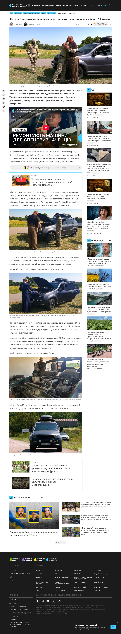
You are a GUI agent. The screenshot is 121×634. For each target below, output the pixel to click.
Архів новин (14, 603)
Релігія (57, 587)
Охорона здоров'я (62, 577)
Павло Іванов (18, 24)
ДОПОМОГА (18, 13)
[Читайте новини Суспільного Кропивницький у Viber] (53, 601)
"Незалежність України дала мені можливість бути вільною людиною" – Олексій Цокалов (51, 181)
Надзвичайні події (101, 574)
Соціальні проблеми (102, 587)
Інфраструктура (100, 577)
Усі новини (36, 5)
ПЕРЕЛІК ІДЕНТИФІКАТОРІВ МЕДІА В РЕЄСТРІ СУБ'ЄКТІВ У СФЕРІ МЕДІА (19, 624)
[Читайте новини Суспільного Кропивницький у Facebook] (38, 601)
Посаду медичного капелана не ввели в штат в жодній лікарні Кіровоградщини (52, 481)
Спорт (76, 5)
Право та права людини (42, 583)
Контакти (13, 600)
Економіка (40, 574)
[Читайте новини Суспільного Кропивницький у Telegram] (59, 601)
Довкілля (39, 577)
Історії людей (72, 13)
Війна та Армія (62, 13)
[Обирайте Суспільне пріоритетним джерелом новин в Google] (3, 110)
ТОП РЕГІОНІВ (51, 13)
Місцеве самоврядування (62, 583)
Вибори (77, 574)
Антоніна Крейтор (34, 24)
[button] (3, 91)
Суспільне (61, 611)
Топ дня (97, 590)
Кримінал (78, 570)
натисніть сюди (62, 613)
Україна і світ (67, 5)
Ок (113, 627)
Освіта (57, 574)
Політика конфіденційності (20, 613)
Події (38, 570)
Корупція (58, 570)
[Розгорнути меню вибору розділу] (29, 5)
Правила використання (18, 610)
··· (92, 5)
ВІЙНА (11, 577)
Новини (12, 570)
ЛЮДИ (43, 13)
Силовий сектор (81, 582)
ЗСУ (11, 13)
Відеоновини (79, 590)
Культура (84, 5)
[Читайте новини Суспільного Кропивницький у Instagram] (43, 601)
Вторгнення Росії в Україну (51, 5)
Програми (13, 619)
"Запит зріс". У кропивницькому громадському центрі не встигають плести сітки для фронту (50, 468)
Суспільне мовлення (17, 606)
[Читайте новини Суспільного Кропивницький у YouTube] (48, 601)
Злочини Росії (80, 587)
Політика (39, 587)
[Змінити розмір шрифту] (111, 24)
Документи (13, 616)
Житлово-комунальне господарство (83, 578)
